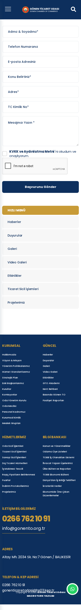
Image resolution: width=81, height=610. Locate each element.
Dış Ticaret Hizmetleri (14, 463)
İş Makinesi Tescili (12, 468)
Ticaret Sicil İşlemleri (23, 289)
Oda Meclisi (9, 406)
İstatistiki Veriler (52, 486)
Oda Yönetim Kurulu (14, 400)
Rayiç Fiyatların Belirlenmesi (18, 474)
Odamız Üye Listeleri (55, 451)
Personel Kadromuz (13, 411)
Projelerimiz (16, 302)
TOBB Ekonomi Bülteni (56, 474)
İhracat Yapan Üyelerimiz (58, 463)
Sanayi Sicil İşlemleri (14, 457)
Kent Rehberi (50, 389)
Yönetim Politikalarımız (16, 366)
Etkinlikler (15, 276)
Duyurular (15, 235)
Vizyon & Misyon (12, 360)
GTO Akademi (51, 383)
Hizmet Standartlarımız (16, 371)
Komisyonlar (9, 394)
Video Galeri (17, 262)
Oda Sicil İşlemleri (12, 446)
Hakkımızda (9, 354)
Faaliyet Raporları (53, 400)
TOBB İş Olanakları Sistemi (58, 457)
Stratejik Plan (10, 377)
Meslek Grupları (11, 423)
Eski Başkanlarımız (13, 383)
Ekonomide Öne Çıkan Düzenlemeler (56, 493)
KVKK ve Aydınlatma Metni (32, 151)
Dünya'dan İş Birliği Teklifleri (59, 480)
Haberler (14, 222)
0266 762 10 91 (26, 519)
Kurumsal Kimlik (11, 417)
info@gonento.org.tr (23, 528)
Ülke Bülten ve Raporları (57, 468)
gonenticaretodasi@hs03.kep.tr (28, 590)
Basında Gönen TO (54, 394)
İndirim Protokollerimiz (15, 486)
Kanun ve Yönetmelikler (57, 446)
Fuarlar (6, 480)
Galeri (12, 249)
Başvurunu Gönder (40, 187)
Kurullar (6, 389)
